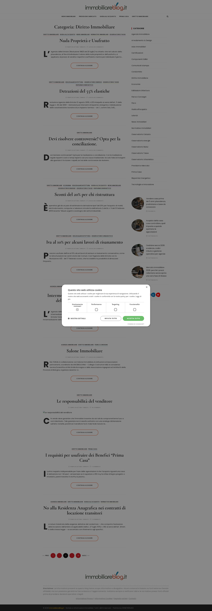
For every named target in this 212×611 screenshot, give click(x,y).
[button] (77, 318)
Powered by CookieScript (136, 324)
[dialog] (106, 305)
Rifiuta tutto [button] (111, 318)
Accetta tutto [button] (133, 318)
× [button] (146, 287)
